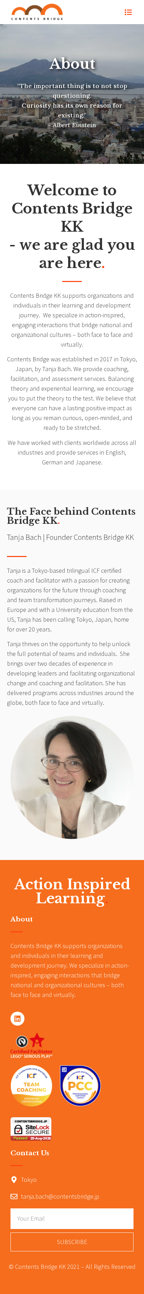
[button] (128, 12)
